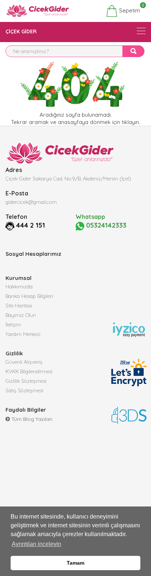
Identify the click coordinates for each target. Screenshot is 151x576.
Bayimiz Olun (20, 315)
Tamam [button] (75, 563)
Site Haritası (18, 305)
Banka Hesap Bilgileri (29, 296)
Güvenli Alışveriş (24, 362)
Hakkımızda (19, 286)
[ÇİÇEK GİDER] (141, 31)
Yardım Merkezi (22, 334)
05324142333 (105, 225)
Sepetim (129, 9)
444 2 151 (30, 225)
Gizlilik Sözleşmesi (26, 381)
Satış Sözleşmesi (24, 390)
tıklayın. (131, 122)
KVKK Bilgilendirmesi (28, 371)
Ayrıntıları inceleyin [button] (36, 544)
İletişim (13, 324)
